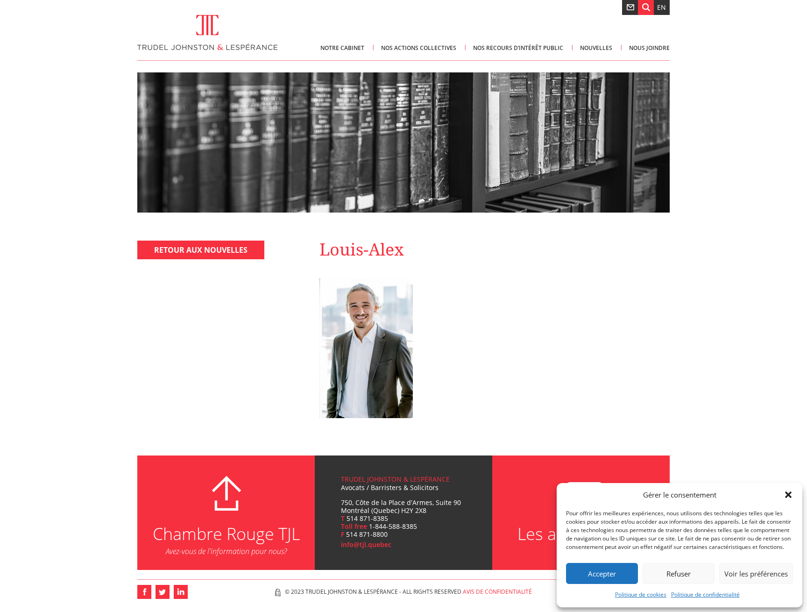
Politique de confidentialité (705, 594)
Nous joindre (649, 48)
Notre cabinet (342, 48)
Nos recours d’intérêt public (518, 48)
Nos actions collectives (418, 48)
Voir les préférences (756, 573)
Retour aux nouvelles (201, 250)
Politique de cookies (640, 594)
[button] (788, 494)
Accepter (602, 573)
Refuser (678, 573)
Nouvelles (596, 48)
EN (661, 7)
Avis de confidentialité (497, 592)
